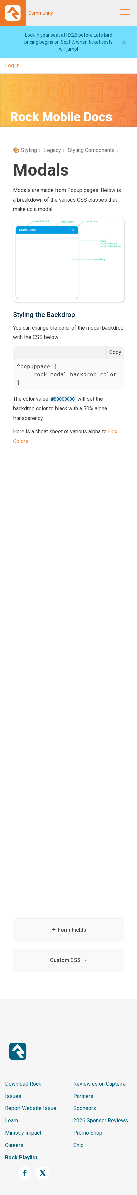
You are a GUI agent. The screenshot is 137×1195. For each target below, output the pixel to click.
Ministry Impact (23, 1133)
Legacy (52, 150)
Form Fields (71, 930)
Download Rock (23, 1084)
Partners (83, 1096)
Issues (13, 1096)
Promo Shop (87, 1133)
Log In (12, 65)
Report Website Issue (30, 1108)
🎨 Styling (25, 150)
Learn (11, 1120)
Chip (78, 1145)
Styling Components (91, 150)
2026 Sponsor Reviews (100, 1120)
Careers (14, 1145)
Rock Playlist (21, 1157)
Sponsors (84, 1108)
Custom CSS (66, 960)
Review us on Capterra (99, 1084)
